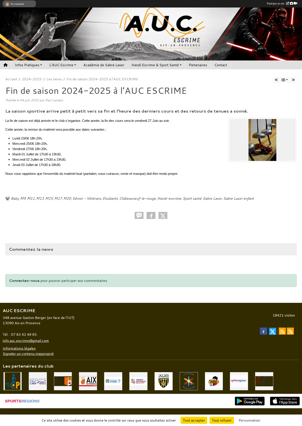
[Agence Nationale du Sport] (138, 380)
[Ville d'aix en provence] (88, 380)
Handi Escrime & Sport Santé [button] (155, 64)
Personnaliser (249, 420)
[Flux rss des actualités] (282, 331)
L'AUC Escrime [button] (61, 64)
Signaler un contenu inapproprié (28, 353)
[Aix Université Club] (164, 380)
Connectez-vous (24, 280)
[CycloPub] (13, 380)
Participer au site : (276, 3)
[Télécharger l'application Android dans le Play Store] (250, 401)
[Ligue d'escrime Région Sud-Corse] (189, 380)
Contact (220, 64)
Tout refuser (222, 420)
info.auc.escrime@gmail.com (26, 340)
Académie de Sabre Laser (103, 64)
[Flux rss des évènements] (290, 331)
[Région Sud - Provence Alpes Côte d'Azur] (63, 380)
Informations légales (19, 348)
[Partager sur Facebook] (151, 215)
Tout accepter (194, 420)
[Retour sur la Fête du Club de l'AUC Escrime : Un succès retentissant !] (293, 79)
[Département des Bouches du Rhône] (113, 380)
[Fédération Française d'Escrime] (38, 380)
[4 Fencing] (264, 380)
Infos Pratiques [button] (27, 64)
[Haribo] (214, 380)
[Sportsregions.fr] (239, 380)
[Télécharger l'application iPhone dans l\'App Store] (285, 401)
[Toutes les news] (285, 79)
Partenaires (198, 64)
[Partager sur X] (163, 215)
